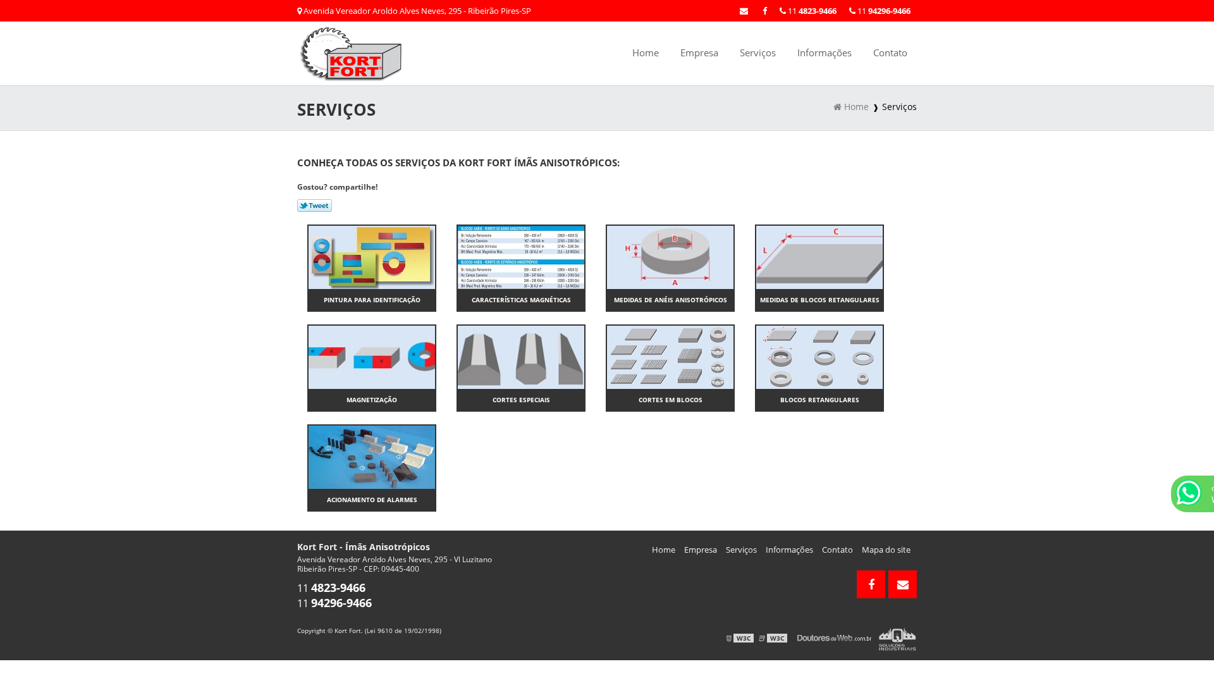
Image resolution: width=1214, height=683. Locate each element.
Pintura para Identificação (372, 299)
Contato (890, 52)
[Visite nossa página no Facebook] (765, 10)
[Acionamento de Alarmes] (372, 456)
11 (882, 10)
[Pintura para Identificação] (372, 256)
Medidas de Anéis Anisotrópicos (670, 299)
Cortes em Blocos (670, 399)
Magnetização (371, 399)
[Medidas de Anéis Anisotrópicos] (670, 256)
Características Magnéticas (521, 299)
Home (645, 52)
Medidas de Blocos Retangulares (820, 299)
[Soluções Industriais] (897, 638)
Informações (824, 52)
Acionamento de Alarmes (372, 499)
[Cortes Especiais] (521, 356)
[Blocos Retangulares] (819, 356)
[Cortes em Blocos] (670, 356)
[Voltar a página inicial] (354, 52)
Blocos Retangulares (819, 399)
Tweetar (314, 205)
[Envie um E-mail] (744, 10)
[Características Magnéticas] (521, 256)
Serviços (758, 52)
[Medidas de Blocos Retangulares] (819, 256)
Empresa (699, 52)
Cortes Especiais (521, 399)
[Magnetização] (372, 356)
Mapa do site (886, 549)
